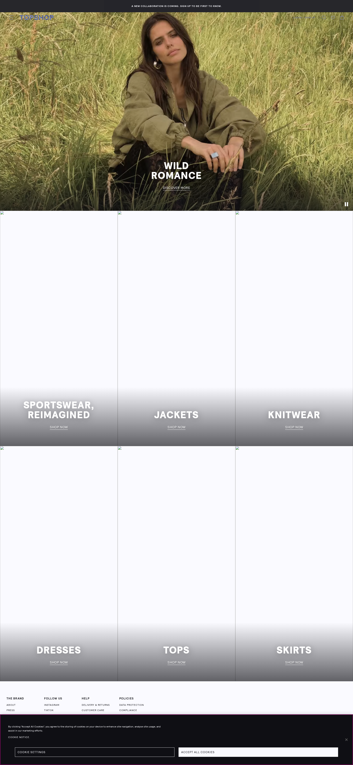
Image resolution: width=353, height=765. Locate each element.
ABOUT (11, 705)
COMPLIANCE (128, 710)
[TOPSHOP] (37, 17)
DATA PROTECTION (131, 705)
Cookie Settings (32, 752)
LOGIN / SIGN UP (304, 17)
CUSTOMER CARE (93, 710)
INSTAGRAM (51, 705)
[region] (176, 739)
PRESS (11, 710)
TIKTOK (49, 710)
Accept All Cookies (198, 752)
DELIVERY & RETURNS (96, 705)
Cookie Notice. (19, 737)
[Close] (346, 739)
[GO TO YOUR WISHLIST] (332, 17)
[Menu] (11, 17)
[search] (323, 17)
